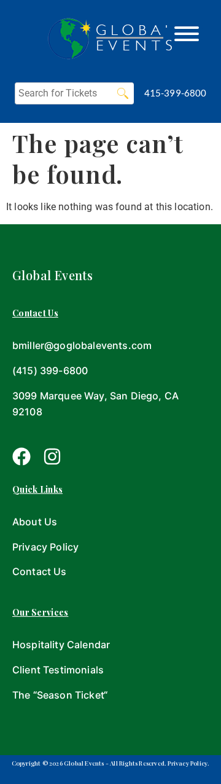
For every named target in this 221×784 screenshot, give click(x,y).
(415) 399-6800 (50, 370)
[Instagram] (52, 456)
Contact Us (39, 571)
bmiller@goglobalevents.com (82, 345)
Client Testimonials (58, 670)
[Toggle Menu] (186, 33)
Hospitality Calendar (61, 644)
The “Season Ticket (58, 695)
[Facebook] (21, 456)
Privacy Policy (45, 547)
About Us (34, 521)
